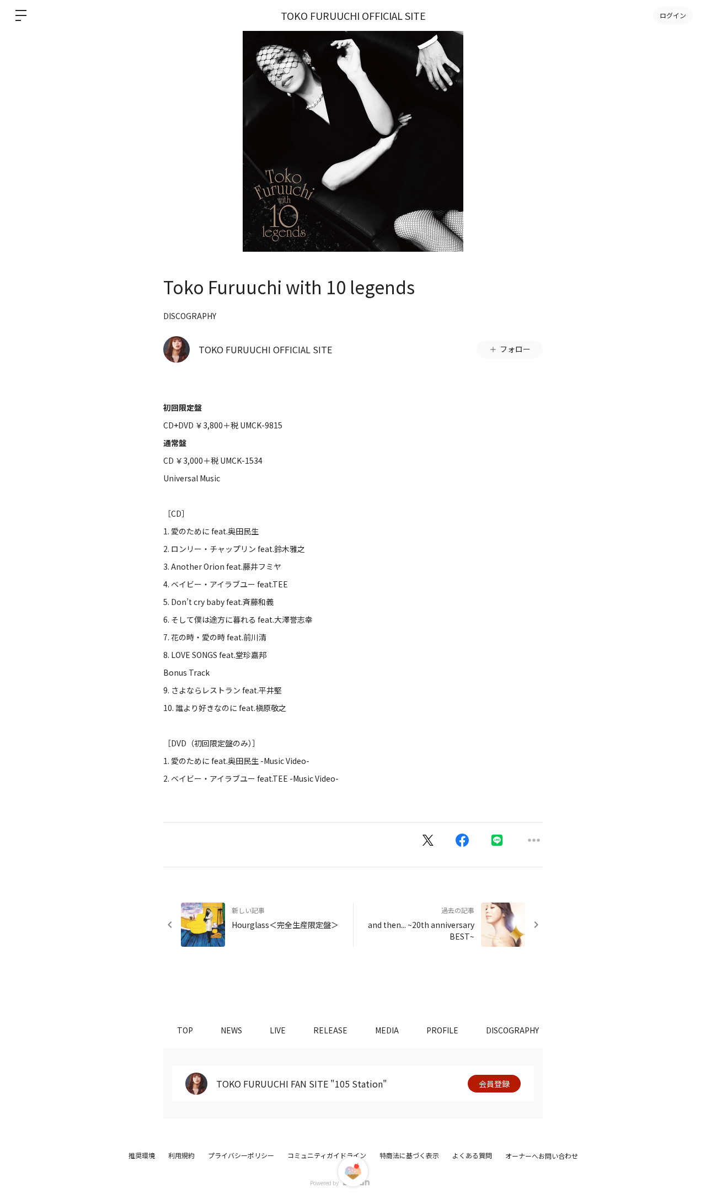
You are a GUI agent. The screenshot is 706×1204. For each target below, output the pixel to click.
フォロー (515, 348)
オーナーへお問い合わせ (541, 1156)
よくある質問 (472, 1155)
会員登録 (494, 1083)
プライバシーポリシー (241, 1155)
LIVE (278, 1030)
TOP (185, 1030)
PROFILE (442, 1030)
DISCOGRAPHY (189, 315)
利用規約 (181, 1155)
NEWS (231, 1030)
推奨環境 (142, 1155)
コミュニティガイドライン (326, 1155)
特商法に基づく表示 (409, 1155)
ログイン (673, 15)
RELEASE (330, 1030)
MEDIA (387, 1030)
